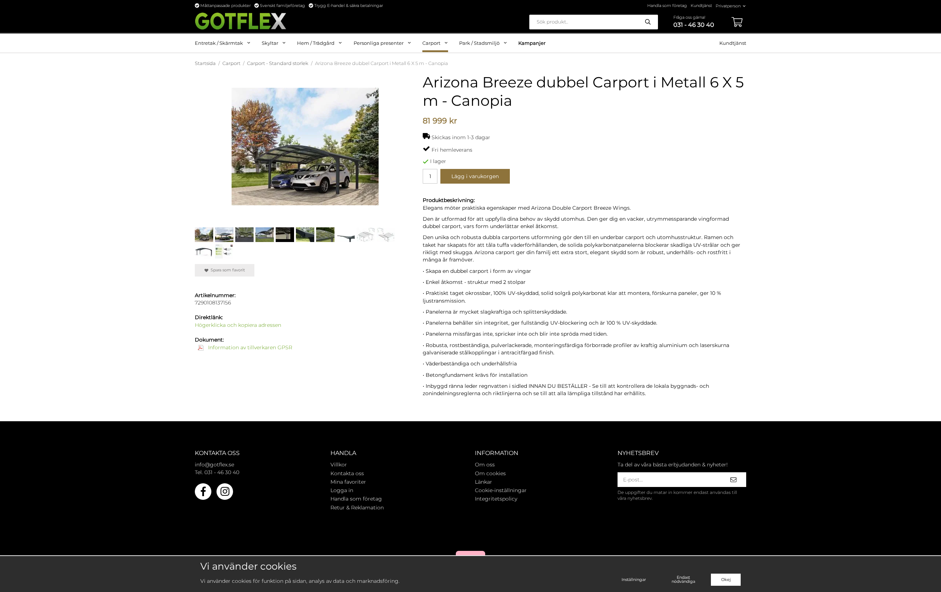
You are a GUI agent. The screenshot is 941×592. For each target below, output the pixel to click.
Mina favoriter (348, 482)
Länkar (483, 482)
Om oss (485, 464)
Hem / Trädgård (315, 43)
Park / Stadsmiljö (479, 43)
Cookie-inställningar (501, 490)
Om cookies (490, 473)
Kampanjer (531, 43)
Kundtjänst (701, 5)
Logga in (341, 490)
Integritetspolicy (496, 498)
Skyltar (270, 43)
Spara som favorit (226, 269)
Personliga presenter (379, 43)
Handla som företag (667, 5)
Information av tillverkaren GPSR (249, 347)
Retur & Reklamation (357, 507)
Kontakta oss (347, 473)
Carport (431, 43)
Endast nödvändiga (683, 579)
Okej (726, 579)
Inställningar (634, 579)
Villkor (338, 464)
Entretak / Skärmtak (219, 43)
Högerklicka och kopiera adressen (238, 325)
